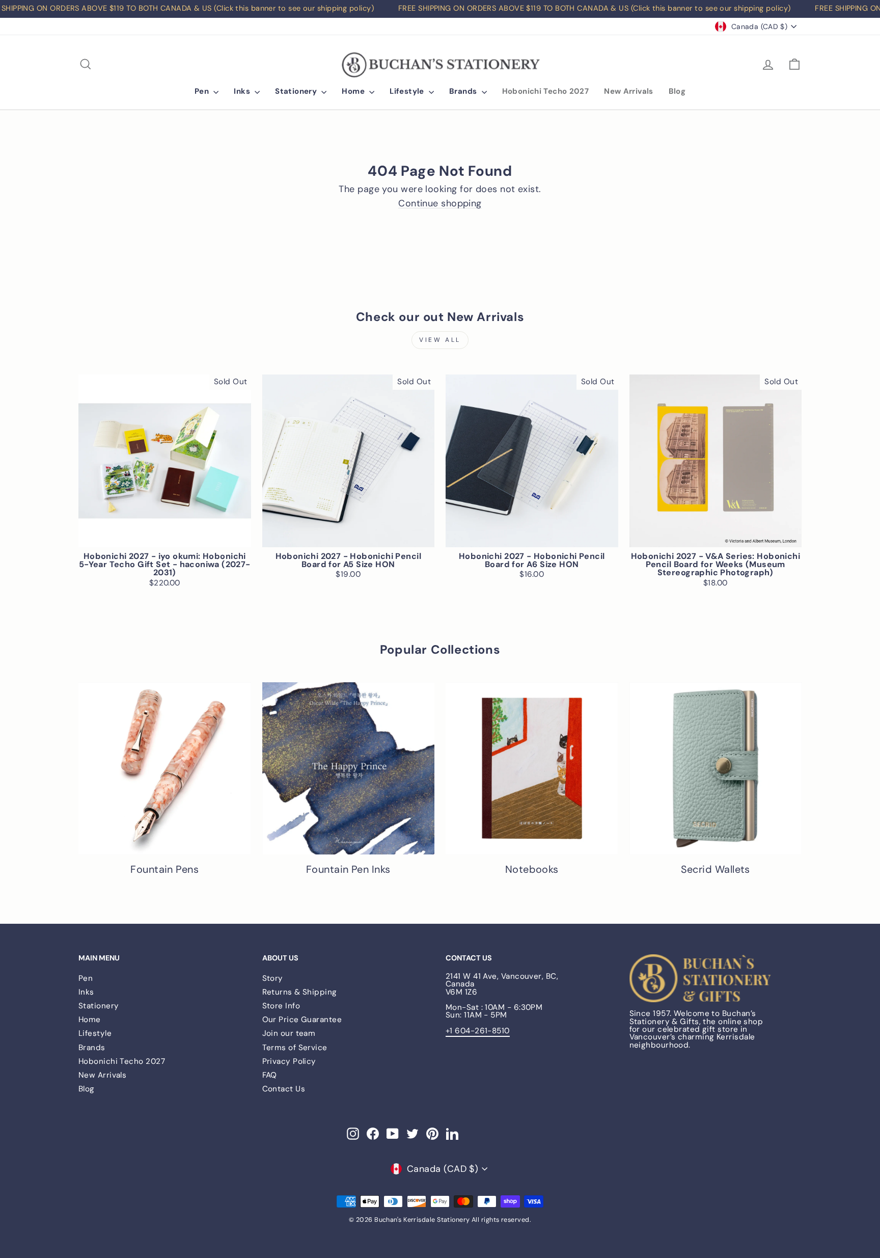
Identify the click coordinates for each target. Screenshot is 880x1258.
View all (440, 340)
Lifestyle (408, 91)
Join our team (289, 1033)
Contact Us (284, 1089)
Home (354, 91)
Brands (464, 91)
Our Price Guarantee (302, 1019)
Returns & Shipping (299, 992)
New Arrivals (628, 91)
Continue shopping (440, 203)
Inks (243, 91)
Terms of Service (294, 1047)
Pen (203, 91)
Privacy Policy (289, 1061)
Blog (677, 91)
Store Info (281, 1006)
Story (272, 978)
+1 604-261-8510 (478, 1031)
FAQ (269, 1075)
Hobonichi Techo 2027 (545, 91)
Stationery (297, 91)
